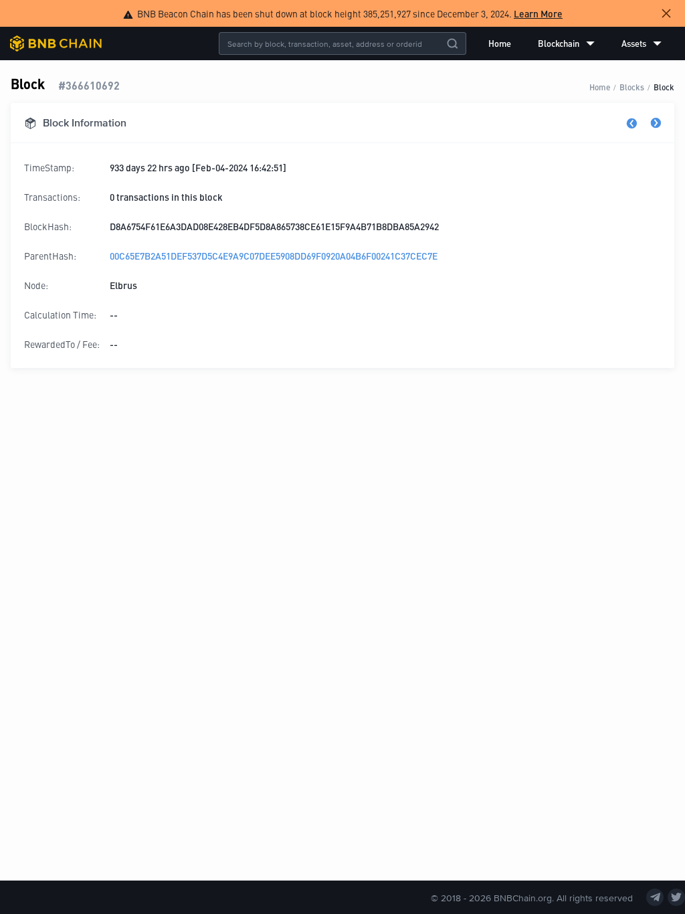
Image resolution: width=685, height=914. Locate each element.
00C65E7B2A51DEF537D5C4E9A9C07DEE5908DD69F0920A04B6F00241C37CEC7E (273, 255)
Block (664, 86)
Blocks (631, 86)
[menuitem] (499, 43)
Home (499, 43)
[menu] (575, 43)
